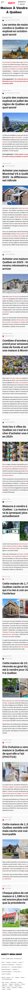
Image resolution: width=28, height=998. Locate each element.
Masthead (15, 969)
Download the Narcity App (8, 964)
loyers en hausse (14, 296)
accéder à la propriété (20, 382)
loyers (7, 208)
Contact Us (18, 964)
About (3, 962)
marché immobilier (10, 62)
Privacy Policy (17, 971)
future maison (8, 475)
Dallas (3, 987)
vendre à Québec (17, 546)
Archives (15, 962)
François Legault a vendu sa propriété (14, 787)
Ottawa (20, 982)
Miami (8, 987)
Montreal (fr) (13, 982)
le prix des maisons (15, 378)
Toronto (7, 982)
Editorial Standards (6, 969)
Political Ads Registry (7, 971)
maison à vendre (10, 634)
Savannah (14, 987)
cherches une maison (13, 701)
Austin (3, 989)
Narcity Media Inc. (18, 958)
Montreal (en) (18, 985)
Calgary (11, 984)
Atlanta (20, 987)
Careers (20, 962)
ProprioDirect (6, 556)
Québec (17, 977)
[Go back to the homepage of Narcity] (11, 3)
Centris (21, 554)
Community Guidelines (16, 967)
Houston (9, 989)
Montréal (22, 217)
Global (22, 977)
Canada (8, 977)
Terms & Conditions (6, 974)
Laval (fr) (11, 985)
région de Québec (16, 137)
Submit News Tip (5, 967)
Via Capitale (16, 556)
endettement (23, 469)
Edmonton (17, 984)
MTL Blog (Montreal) (7, 979)
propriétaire (6, 312)
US (12, 977)
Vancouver (4, 984)
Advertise (8, 962)
